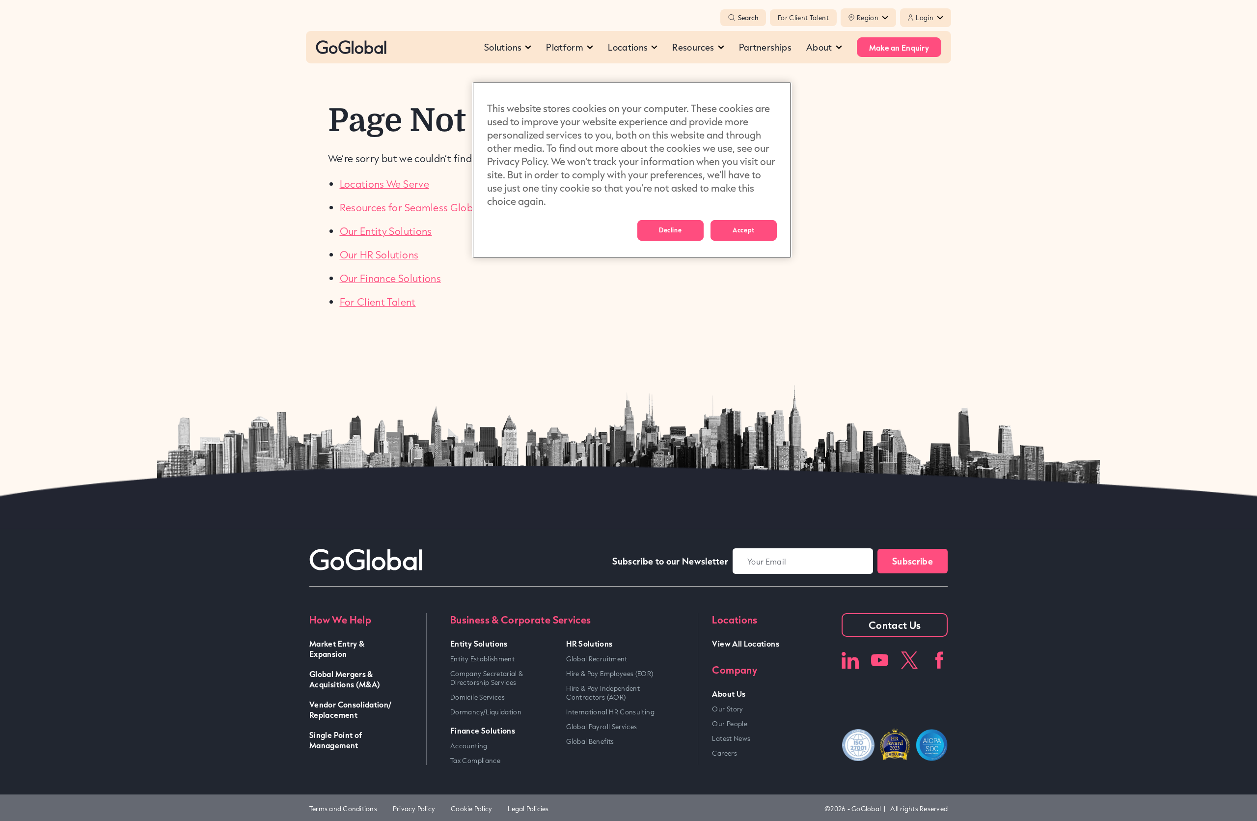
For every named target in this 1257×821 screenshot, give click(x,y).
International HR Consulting (610, 712)
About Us (728, 693)
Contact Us (895, 625)
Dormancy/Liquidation (485, 712)
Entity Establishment (482, 658)
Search (748, 17)
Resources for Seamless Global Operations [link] (438, 207)
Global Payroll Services (601, 726)
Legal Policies (528, 808)
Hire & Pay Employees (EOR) (609, 673)
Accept (743, 230)
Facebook (939, 660)
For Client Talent (803, 18)
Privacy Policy (414, 808)
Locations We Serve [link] (384, 183)
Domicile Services (477, 697)
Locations (628, 47)
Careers (724, 753)
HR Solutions (589, 643)
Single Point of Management (335, 740)
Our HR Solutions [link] (379, 254)
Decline (670, 230)
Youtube (879, 660)
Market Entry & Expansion (336, 648)
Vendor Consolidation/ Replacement (350, 709)
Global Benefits (590, 741)
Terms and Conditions (343, 808)
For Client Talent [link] (378, 301)
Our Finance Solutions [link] (390, 278)
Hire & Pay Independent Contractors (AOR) (603, 693)
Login (924, 17)
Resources (693, 47)
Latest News (731, 738)
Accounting (469, 745)
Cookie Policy (471, 808)
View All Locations (745, 643)
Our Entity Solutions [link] (386, 231)
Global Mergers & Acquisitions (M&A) (344, 679)
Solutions (502, 47)
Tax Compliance (475, 760)
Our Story (727, 709)
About (819, 47)
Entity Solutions (479, 643)
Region (867, 17)
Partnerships (765, 47)
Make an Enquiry (899, 47)
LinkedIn (850, 660)
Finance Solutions (482, 730)
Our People (729, 723)
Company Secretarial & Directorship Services (486, 678)
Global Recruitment (596, 658)
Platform (564, 47)
